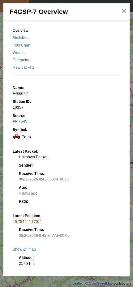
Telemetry (21, 60)
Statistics (20, 38)
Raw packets (23, 67)
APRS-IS (20, 121)
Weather (20, 53)
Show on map (24, 249)
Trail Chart (21, 45)
